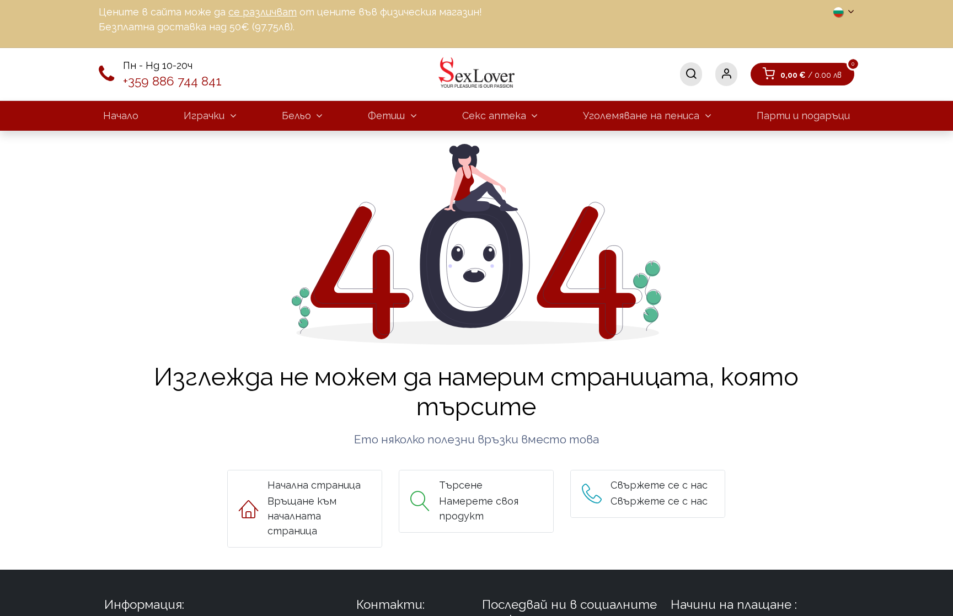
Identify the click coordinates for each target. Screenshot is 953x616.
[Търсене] (691, 74)
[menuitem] (121, 115)
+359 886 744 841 (172, 81)
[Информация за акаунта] (726, 74)
